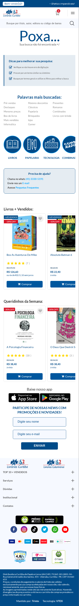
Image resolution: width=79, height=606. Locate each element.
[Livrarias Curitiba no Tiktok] (34, 529)
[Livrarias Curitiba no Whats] (55, 529)
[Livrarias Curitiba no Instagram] (24, 529)
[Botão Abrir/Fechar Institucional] (72, 472)
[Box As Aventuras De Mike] (25, 234)
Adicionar (25, 284)
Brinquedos (34, 115)
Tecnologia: (53, 601)
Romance (57, 107)
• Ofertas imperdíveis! (62, 4)
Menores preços (12, 111)
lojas (30, 120)
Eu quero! (39, 446)
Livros (12, 157)
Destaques (9, 107)
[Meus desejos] (40, 218)
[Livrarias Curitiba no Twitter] (44, 529)
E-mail (25, 183)
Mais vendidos (11, 120)
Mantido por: (27, 601)
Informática (10, 124)
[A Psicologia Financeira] (25, 326)
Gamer (31, 124)
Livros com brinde (62, 115)
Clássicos (33, 107)
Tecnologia (51, 157)
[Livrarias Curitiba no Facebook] (13, 529)
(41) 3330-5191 (34, 178)
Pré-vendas (10, 103)
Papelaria (33, 111)
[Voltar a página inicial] (12, 13)
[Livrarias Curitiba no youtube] (65, 529)
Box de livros (10, 115)
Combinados (59, 111)
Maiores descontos (38, 103)
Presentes (58, 103)
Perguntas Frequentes (27, 187)
